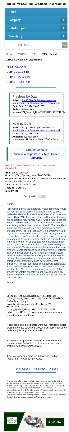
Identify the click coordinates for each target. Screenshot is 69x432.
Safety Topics (17, 28)
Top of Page (39, 369)
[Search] (64, 45)
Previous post (23, 369)
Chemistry (15, 36)
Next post (53, 369)
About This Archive (16, 67)
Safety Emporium (43, 397)
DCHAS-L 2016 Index (18, 72)
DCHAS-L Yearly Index (18, 77)
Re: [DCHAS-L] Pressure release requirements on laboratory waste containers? (36, 101)
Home (12, 12)
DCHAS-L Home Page (18, 82)
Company (15, 20)
